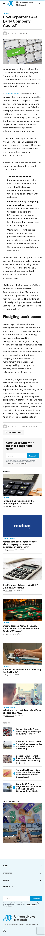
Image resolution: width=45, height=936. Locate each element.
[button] (4, 3)
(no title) (9, 817)
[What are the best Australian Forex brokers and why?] (22, 694)
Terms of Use (23, 463)
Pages (5, 866)
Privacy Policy (10, 463)
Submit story (8, 887)
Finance (6, 13)
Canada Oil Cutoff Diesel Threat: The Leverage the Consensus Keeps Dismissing (29, 745)
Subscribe (33, 456)
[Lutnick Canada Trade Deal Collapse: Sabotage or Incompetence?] (7, 731)
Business (6, 538)
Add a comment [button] (15, 432)
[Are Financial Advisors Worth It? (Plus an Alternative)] (22, 569)
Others (6, 880)
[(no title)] (22, 813)
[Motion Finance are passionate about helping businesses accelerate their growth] (22, 526)
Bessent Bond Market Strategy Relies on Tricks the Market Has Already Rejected (28, 759)
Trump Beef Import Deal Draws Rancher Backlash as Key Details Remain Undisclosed (28, 773)
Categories (7, 873)
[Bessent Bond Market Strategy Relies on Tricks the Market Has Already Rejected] (7, 759)
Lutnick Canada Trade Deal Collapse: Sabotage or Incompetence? (28, 731)
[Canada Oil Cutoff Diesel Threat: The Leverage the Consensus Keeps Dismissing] (7, 745)
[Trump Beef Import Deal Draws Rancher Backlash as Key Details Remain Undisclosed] (7, 773)
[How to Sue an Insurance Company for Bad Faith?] (22, 654)
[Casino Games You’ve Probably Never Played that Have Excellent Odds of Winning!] (22, 610)
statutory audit (12, 93)
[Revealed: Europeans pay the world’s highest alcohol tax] (22, 485)
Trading (12, 707)
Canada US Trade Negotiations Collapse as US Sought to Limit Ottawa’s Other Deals (28, 787)
